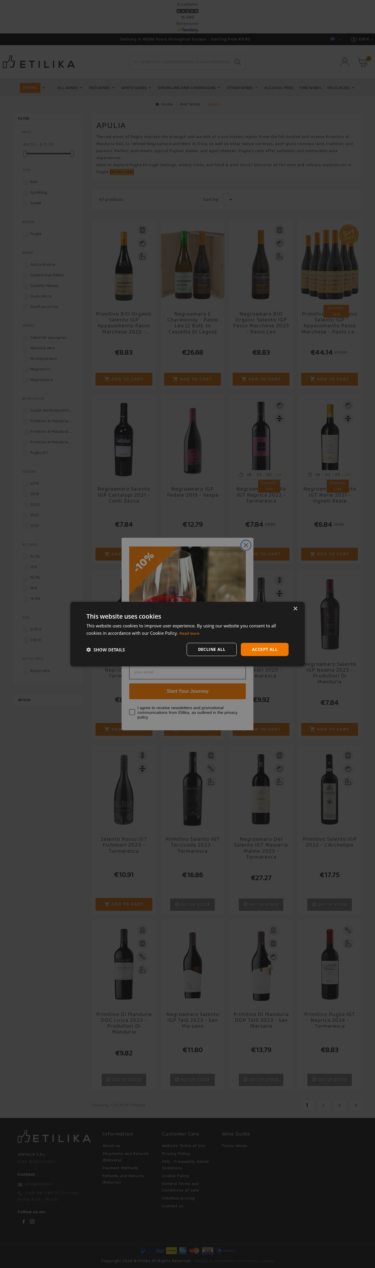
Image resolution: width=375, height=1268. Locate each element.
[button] (105, 649)
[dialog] (187, 634)
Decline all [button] (211, 649)
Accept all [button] (264, 649)
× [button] (295, 608)
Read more (189, 633)
